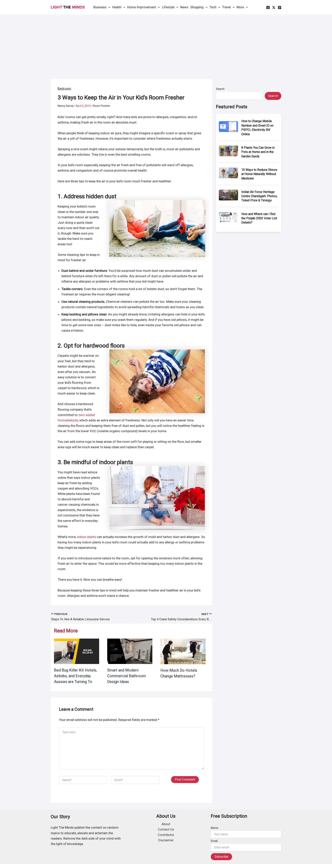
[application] (108, 7)
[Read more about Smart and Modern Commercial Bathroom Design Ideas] (129, 651)
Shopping (197, 7)
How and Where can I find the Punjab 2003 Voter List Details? (259, 218)
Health (116, 7)
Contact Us (166, 829)
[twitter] (274, 7)
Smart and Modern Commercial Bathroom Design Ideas (126, 676)
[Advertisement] (166, 43)
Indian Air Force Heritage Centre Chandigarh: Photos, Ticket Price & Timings (259, 196)
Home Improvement (141, 7)
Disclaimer (166, 840)
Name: (215, 827)
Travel (226, 7)
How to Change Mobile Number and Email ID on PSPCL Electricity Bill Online (257, 127)
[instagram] (279, 7)
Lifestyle (168, 7)
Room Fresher (101, 105)
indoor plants (86, 537)
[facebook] (268, 7)
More (240, 7)
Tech (212, 7)
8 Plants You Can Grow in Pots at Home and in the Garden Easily (258, 152)
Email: (214, 840)
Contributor (166, 835)
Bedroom (64, 88)
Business (99, 7)
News (184, 7)
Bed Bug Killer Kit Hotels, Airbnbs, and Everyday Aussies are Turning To (75, 676)
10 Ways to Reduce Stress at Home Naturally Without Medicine (259, 174)
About (166, 824)
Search (220, 88)
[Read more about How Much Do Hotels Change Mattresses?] (183, 651)
